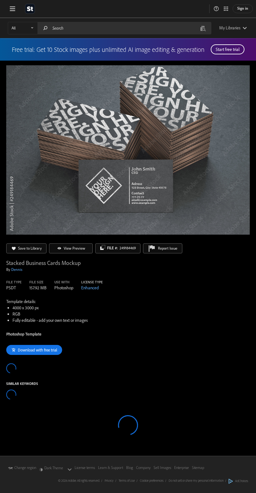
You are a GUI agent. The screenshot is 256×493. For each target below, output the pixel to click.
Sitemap (198, 467)
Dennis (16, 269)
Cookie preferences (152, 480)
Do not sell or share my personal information (196, 480)
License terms (85, 467)
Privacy (109, 480)
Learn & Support (110, 467)
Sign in (242, 8)
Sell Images (162, 467)
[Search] (45, 28)
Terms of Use (127, 480)
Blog (129, 467)
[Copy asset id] (103, 247)
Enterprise (181, 467)
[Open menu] (12, 8)
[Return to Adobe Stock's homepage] (30, 9)
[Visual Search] (202, 28)
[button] (216, 8)
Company (143, 467)
